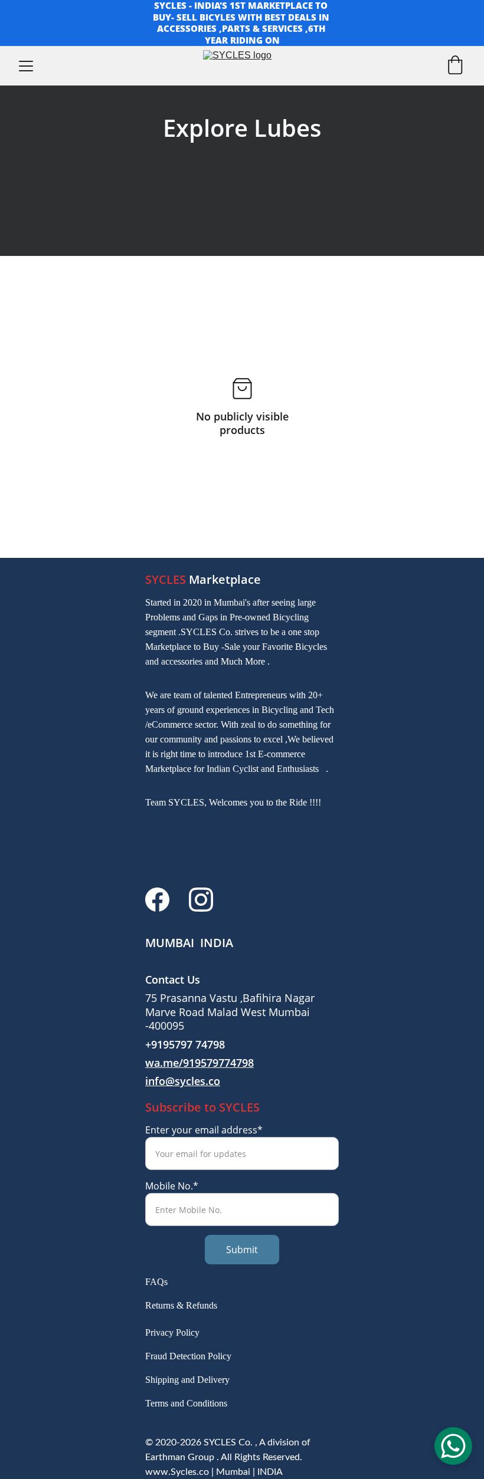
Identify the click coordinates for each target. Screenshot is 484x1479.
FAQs (156, 1282)
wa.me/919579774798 (199, 1063)
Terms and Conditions (186, 1403)
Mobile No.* (171, 1185)
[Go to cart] (455, 66)
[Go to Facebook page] (157, 900)
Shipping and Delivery (187, 1380)
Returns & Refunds (181, 1305)
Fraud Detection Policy (188, 1356)
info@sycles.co (182, 1081)
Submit (242, 1249)
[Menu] (26, 66)
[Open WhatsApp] (453, 1446)
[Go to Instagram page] (201, 900)
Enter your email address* (204, 1129)
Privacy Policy (172, 1332)
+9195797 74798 (185, 1044)
